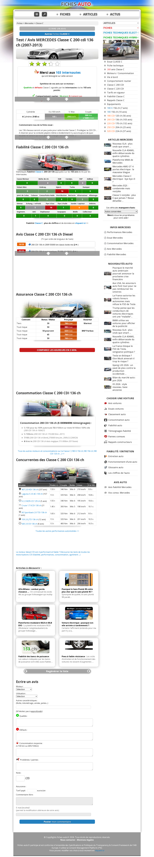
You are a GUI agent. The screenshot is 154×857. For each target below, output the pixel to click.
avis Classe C (115, 69)
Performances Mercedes (119, 232)
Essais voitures (116, 408)
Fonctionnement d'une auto (122, 461)
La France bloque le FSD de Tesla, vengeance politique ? (123, 349)
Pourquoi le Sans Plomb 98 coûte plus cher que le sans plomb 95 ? (77, 590)
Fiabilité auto (115, 425)
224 (119, 131)
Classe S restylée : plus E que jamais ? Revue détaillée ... (124, 198)
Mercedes (29, 23)
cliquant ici (80, 223)
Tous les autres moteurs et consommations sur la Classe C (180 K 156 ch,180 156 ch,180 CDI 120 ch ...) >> (57, 452)
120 (119, 115)
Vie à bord (112, 77)
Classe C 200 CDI (115, 84)
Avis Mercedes (114, 248)
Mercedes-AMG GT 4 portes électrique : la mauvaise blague (123, 169)
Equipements (114, 104)
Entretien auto (115, 456)
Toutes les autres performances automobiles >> (57, 531)
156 (117, 107)
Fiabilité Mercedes (116, 254)
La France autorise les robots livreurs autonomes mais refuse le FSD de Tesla (123, 300)
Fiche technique (115, 65)
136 (119, 119)
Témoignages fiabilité (119, 430)
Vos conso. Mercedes (119, 492)
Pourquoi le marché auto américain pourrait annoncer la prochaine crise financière (123, 273)
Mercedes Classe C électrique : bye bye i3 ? (123, 179)
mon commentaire (57, 821)
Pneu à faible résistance (73, 656)
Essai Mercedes (115, 237)
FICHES (65, 14)
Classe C (39, 23)
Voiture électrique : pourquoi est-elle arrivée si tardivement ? (78, 624)
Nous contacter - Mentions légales (77, 840)
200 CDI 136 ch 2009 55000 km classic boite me (52, 244)
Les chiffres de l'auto (119, 472)
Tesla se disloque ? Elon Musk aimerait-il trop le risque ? (123, 358)
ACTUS (115, 14)
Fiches (20, 23)
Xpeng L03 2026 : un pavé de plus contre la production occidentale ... (123, 369)
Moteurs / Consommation (120, 73)
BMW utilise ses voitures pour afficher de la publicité (123, 323)
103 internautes (68, 72)
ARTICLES (90, 14)
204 (119, 127)
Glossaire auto (115, 467)
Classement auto (117, 414)
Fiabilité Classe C (116, 96)
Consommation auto (119, 419)
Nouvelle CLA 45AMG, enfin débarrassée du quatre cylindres (123, 153)
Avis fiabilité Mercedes (120, 487)
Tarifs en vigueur (116, 92)
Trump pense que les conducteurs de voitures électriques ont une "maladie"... (123, 312)
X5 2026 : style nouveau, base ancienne (119, 387)
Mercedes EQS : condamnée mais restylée (121, 188)
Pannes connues (116, 436)
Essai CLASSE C (114, 61)
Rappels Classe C (115, 100)
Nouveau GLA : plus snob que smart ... (122, 145)
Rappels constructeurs (120, 442)
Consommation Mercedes (120, 243)
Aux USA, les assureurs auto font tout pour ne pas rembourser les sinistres (124, 287)
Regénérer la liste (57, 671)
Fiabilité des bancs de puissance (33, 656)
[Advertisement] (57, 273)
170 (119, 123)
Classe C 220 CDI (115, 88)
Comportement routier (119, 80)
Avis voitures (115, 403)
